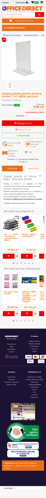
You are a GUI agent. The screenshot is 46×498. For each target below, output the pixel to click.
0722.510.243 (24, 135)
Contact (11, 352)
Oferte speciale (34, 344)
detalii (10, 145)
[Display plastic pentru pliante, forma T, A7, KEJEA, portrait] (10, 86)
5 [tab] (28, 263)
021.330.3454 (13, 356)
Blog (11, 346)
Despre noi (11, 344)
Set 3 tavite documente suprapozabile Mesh (11, 237)
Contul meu (11, 377)
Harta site (34, 397)
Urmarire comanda (11, 382)
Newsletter (11, 349)
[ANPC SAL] (23, 445)
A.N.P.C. (34, 389)
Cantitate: (20, 115)
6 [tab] (32, 263)
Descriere (12, 168)
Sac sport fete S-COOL (11, 292)
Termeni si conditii (35, 377)
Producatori (34, 346)
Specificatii (33, 168)
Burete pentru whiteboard (29, 235)
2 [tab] (17, 263)
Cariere (34, 395)
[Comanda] (41, 2)
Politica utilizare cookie (34, 379)
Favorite (11, 379)
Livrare (34, 349)
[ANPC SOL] (23, 453)
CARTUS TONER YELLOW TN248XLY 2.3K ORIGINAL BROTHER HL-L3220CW (29, 296)
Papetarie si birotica (13, 35)
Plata (35, 351)
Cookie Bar (34, 387)
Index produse (34, 341)
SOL (34, 392)
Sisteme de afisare (31, 35)
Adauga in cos (24, 123)
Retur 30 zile (11, 384)
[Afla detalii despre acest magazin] (23, 432)
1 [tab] (13, 263)
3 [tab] (21, 263)
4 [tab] (24, 263)
